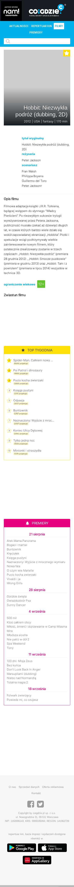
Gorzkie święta (17, 596)
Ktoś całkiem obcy (19, 622)
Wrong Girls (14, 583)
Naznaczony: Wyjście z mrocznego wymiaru (33, 420)
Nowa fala (13, 566)
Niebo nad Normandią (21, 678)
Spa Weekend (16, 643)
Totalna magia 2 (17, 682)
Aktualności (18, 26)
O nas (12, 786)
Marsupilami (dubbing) (22, 674)
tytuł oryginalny (33, 138)
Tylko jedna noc (24, 440)
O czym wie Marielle (20, 570)
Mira (10, 631)
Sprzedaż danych (29, 786)
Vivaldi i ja (13, 579)
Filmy (59, 26)
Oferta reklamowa (53, 786)
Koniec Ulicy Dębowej (28, 430)
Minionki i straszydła (27, 450)
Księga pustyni (23, 390)
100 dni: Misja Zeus (19, 661)
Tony (10, 648)
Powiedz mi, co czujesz (22, 700)
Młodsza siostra (17, 635)
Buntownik (20, 410)
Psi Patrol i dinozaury (27, 370)
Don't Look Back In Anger (23, 669)
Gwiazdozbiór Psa (19, 600)
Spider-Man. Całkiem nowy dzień (33, 360)
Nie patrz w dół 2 (18, 639)
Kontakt (36, 793)
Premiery (36, 32)
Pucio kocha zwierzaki (28, 380)
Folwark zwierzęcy (19, 695)
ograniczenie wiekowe (19, 284)
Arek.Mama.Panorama (21, 541)
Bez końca (14, 665)
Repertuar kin (41, 26)
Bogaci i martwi (17, 545)
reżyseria (28, 154)
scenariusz (29, 165)
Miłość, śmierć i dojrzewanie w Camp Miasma (37, 626)
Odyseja (18, 400)
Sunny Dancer (16, 605)
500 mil (12, 618)
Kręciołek (13, 553)
